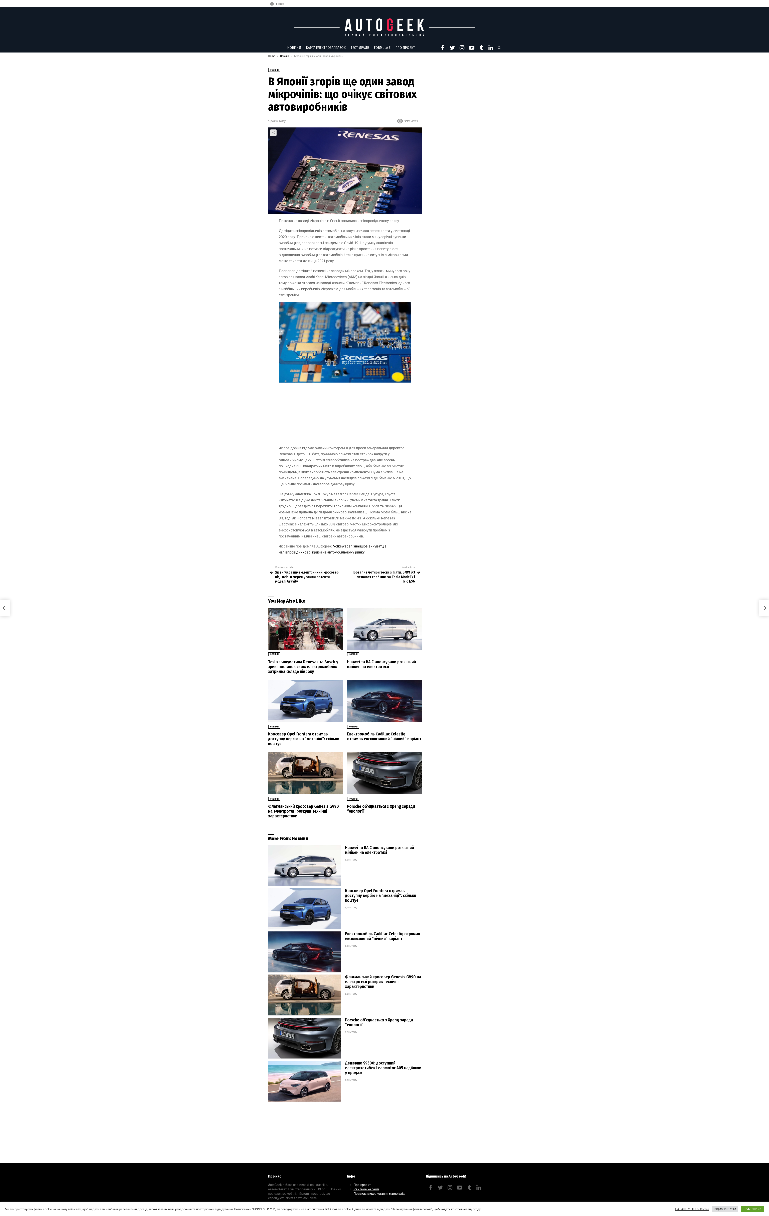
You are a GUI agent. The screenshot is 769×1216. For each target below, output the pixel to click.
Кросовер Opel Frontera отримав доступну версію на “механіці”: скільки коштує (303, 738)
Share (273, 132)
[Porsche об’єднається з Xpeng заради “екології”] (384, 773)
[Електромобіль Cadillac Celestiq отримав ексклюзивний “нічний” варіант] (384, 701)
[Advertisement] (345, 415)
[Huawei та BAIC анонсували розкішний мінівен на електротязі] (384, 629)
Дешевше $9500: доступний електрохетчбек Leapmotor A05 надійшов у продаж (383, 1067)
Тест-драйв (359, 47)
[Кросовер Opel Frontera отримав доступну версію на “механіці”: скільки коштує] (305, 701)
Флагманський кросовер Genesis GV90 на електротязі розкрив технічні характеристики (303, 811)
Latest (280, 3)
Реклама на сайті (366, 1189)
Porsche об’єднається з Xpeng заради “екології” (381, 809)
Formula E (382, 47)
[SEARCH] (499, 47)
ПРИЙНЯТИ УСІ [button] (753, 1209)
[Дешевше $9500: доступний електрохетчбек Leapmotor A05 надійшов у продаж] (304, 1081)
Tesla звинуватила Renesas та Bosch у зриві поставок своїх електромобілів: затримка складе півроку (303, 666)
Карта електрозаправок (326, 47)
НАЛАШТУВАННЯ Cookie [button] (692, 1209)
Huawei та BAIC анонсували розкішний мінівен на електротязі (381, 664)
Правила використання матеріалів (379, 1194)
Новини (294, 47)
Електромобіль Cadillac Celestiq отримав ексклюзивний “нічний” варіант (384, 736)
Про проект (405, 47)
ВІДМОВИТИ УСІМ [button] (725, 1209)
